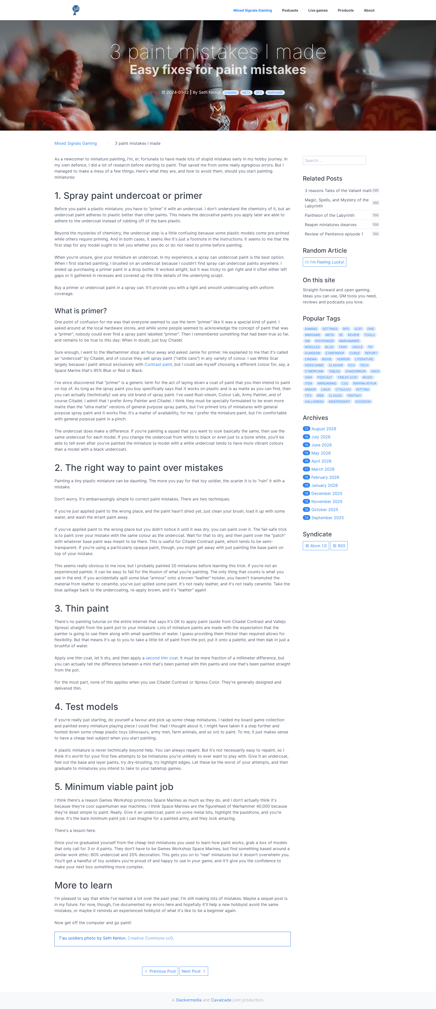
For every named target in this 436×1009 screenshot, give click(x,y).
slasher (336, 365)
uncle (357, 347)
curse (354, 353)
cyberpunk (314, 371)
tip (370, 347)
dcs (351, 365)
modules (312, 347)
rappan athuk (364, 383)
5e (341, 335)
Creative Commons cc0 (150, 938)
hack (375, 371)
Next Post (192, 971)
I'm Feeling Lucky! (326, 262)
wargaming (326, 383)
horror (343, 359)
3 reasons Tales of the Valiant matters (341, 190)
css (345, 383)
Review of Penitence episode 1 (334, 233)
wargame (275, 92)
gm (307, 341)
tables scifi (347, 377)
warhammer (349, 341)
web (320, 395)
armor (310, 389)
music (368, 377)
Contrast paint (158, 364)
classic (335, 395)
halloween (314, 401)
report (371, 353)
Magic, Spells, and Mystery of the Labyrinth (337, 202)
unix (308, 377)
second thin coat (162, 657)
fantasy (354, 395)
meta (246, 92)
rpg (259, 92)
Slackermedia (189, 999)
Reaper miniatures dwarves (331, 224)
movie (327, 359)
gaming (231, 92)
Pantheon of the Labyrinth (330, 215)
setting (362, 389)
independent (339, 401)
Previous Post (162, 971)
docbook (363, 401)
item (308, 383)
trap (343, 347)
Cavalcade (221, 999)
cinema (311, 359)
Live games (318, 10)
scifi (358, 329)
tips (308, 395)
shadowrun (355, 371)
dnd (370, 329)
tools (369, 335)
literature (364, 359)
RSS (341, 545)
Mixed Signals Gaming (252, 10)
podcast (324, 377)
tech (364, 365)
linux (325, 389)
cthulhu (343, 389)
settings (330, 329)
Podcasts (290, 10)
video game (314, 365)
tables (334, 371)
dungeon (312, 353)
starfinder (334, 353)
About (369, 10)
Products (346, 10)
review (353, 335)
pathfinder (324, 341)
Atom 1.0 (318, 545)
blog (329, 347)
